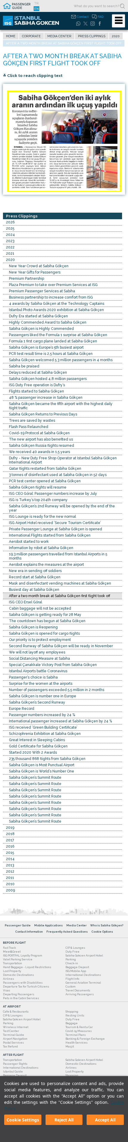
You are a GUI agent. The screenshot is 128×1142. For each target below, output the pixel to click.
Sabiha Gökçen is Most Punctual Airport (41, 765)
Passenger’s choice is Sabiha (33, 677)
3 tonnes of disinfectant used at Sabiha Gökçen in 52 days (58, 475)
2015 (10, 853)
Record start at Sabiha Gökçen (34, 577)
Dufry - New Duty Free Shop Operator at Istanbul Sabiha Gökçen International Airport (63, 460)
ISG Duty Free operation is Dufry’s (37, 385)
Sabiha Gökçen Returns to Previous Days (43, 414)
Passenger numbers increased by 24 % (42, 715)
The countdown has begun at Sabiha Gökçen (47, 621)
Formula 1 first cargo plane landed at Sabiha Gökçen (53, 341)
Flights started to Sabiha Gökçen (36, 391)
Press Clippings (91, 36)
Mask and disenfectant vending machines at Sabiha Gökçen (60, 583)
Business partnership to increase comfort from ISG (51, 297)
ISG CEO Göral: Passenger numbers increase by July (53, 494)
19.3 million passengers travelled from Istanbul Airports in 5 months (58, 556)
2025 (10, 228)
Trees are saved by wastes (32, 420)
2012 (10, 871)
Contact (83, 16)
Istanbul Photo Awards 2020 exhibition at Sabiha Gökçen (56, 310)
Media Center (59, 36)
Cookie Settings (23, 1120)
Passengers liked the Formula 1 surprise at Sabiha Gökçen (58, 335)
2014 (10, 859)
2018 (10, 834)
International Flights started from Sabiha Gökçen (49, 535)
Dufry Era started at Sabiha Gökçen (38, 316)
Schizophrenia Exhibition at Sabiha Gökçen (45, 734)
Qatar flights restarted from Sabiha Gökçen (45, 468)
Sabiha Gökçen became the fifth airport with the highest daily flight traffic (61, 406)
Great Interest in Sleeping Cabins (37, 740)
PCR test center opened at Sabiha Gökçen (45, 481)
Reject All (64, 1120)
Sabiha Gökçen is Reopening (33, 627)
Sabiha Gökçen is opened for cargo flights (44, 633)
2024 (10, 235)
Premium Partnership (26, 278)
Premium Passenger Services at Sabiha (42, 291)
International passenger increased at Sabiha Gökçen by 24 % (60, 721)
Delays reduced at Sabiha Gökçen (38, 372)
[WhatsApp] (78, 23)
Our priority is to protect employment (40, 640)
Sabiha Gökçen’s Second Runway (37, 702)
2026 (10, 222)
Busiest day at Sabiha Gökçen (34, 590)
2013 (10, 865)
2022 (10, 247)
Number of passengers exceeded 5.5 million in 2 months (56, 690)
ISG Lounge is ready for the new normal (42, 516)
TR (36, 3)
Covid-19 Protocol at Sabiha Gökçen (39, 433)
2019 (10, 828)
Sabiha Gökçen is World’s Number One (41, 771)
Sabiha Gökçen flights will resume (37, 487)
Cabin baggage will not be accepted (40, 608)
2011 (10, 878)
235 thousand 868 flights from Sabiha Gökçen (47, 759)
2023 (10, 241)
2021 (10, 253)
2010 (10, 884)
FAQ (100, 16)
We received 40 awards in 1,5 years (39, 452)
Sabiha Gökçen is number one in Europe (42, 696)
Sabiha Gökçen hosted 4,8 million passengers (48, 379)
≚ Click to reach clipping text (33, 75)
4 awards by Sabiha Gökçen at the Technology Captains (56, 304)
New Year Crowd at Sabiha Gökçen (38, 266)
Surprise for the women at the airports (40, 684)
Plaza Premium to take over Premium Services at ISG (53, 285)
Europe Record (21, 709)
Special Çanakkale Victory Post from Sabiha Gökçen (53, 665)
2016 (10, 846)
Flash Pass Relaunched (28, 427)
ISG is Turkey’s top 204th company (38, 500)
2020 (116, 36)
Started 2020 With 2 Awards (33, 752)
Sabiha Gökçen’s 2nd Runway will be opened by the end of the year (62, 508)
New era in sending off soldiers (35, 571)
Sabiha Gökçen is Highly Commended (41, 329)
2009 (10, 890)
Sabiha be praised (24, 366)
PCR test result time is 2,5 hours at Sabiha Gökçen (51, 354)
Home (10, 36)
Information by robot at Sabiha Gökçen (41, 548)
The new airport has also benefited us (41, 439)
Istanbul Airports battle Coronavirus (38, 671)
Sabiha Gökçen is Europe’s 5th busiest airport (46, 347)
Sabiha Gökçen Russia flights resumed (41, 445)
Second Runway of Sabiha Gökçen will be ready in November (61, 646)
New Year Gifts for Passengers (34, 272)
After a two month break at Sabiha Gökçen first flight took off (59, 596)
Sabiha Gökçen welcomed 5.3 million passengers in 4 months (61, 360)
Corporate (31, 36)
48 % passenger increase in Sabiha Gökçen (45, 397)
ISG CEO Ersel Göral (25, 602)
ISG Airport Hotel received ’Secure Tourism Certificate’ (55, 523)
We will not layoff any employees (37, 652)
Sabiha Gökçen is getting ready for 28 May (45, 615)
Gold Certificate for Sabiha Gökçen (38, 746)
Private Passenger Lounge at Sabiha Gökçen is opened (55, 529)
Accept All (105, 1120)
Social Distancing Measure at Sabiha (39, 658)
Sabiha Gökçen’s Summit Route (35, 777)
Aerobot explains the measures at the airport (46, 564)
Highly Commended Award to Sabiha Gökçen (47, 322)
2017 (10, 840)
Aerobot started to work (29, 542)
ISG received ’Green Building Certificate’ (43, 727)
